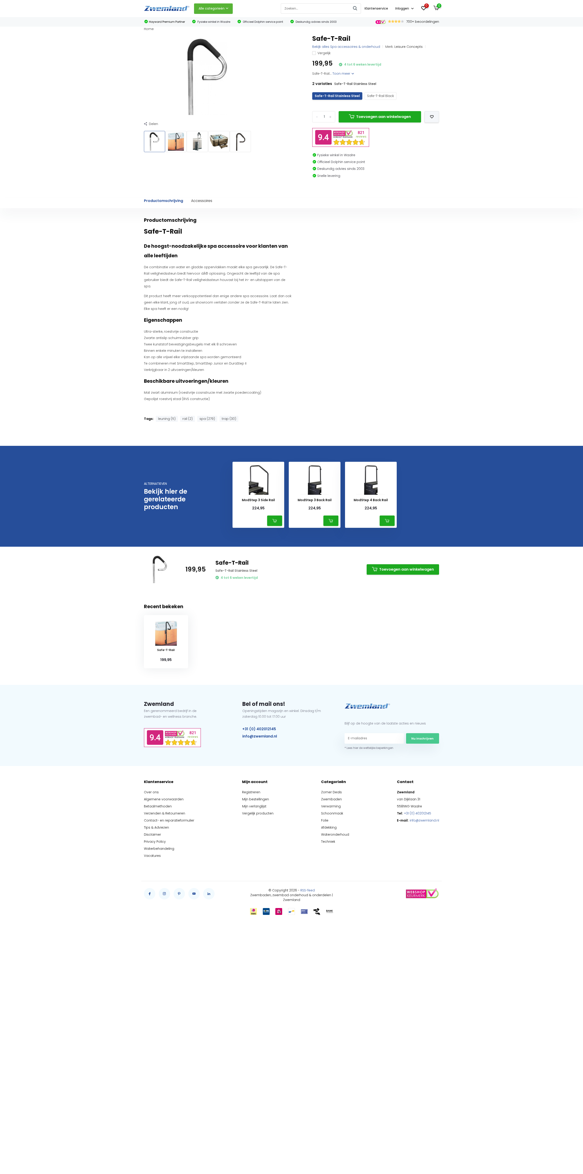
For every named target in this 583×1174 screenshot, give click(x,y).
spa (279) (207, 418)
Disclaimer (152, 834)
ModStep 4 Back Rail (371, 500)
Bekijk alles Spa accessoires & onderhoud (346, 46)
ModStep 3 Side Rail (258, 500)
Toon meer (341, 73)
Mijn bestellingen (255, 799)
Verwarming (331, 806)
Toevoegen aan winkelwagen (383, 116)
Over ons (151, 792)
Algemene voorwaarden (164, 799)
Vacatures (152, 855)
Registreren (251, 792)
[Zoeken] (355, 8)
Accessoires (201, 200)
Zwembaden (331, 799)
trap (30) (229, 418)
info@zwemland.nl (259, 736)
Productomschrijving (163, 200)
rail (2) (187, 418)
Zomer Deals (331, 792)
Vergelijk (324, 53)
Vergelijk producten (258, 813)
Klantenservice (376, 8)
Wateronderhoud (335, 834)
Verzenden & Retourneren (164, 813)
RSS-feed (307, 890)
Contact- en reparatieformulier (169, 820)
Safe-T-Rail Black (380, 96)
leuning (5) (167, 418)
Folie (324, 820)
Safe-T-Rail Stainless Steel (337, 96)
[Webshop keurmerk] (422, 893)
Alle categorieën (212, 8)
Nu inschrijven (422, 738)
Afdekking (329, 827)
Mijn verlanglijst (254, 806)
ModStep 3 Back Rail (315, 500)
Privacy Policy (155, 841)
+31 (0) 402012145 (259, 729)
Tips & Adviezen (156, 827)
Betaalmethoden (158, 806)
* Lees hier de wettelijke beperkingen (369, 748)
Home (149, 29)
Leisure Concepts (408, 46)
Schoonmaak (332, 813)
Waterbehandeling (159, 848)
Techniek (328, 841)
